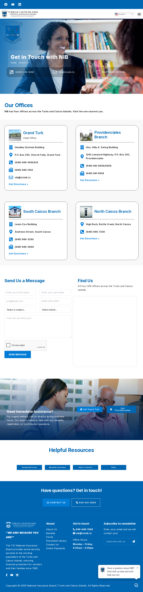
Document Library (56, 540)
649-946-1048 (84, 529)
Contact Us (58, 502)
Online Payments (55, 548)
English (121, 14)
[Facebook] (6, 4)
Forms (49, 537)
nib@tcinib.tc (83, 533)
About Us (51, 529)
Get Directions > (18, 184)
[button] (139, 14)
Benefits (50, 533)
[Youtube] (13, 4)
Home (13, 62)
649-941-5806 (87, 502)
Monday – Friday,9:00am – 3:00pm (83, 546)
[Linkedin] (20, 4)
